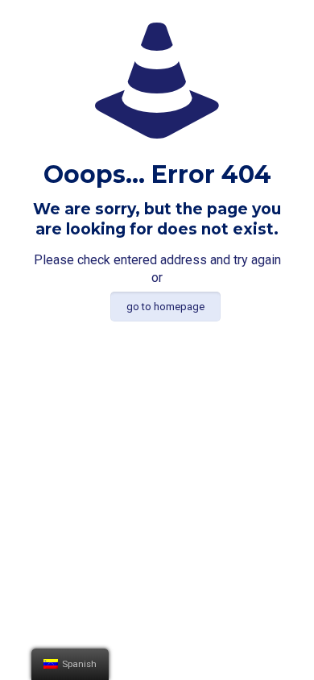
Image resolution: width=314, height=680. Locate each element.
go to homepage (165, 307)
